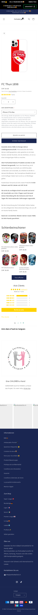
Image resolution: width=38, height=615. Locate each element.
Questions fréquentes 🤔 (12, 447)
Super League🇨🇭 (9, 499)
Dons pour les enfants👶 (12, 456)
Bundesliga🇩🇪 (8, 503)
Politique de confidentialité (12, 464)
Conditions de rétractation (12, 469)
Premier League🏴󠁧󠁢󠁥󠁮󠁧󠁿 (9, 516)
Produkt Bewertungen (11, 460)
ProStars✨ (7, 530)
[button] (4, 19)
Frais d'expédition (12, 91)
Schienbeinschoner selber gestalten (26, 246)
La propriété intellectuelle (12, 482)
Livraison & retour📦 (10, 451)
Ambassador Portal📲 (11, 442)
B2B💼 (6, 438)
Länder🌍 (7, 525)
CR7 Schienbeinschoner (7, 267)
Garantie (6, 473)
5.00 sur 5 (24, 289)
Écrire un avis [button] (19, 310)
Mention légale (8, 486)
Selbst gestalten (9, 534)
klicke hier (27, 388)
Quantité (3, 98)
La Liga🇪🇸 (7, 521)
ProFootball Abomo (11, 609)
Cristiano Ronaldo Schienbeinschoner (24, 268)
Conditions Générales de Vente (13, 478)
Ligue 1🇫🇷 (7, 508)
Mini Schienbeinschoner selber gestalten (9, 247)
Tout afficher (19, 277)
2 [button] (18, 323)
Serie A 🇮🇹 (7, 512)
